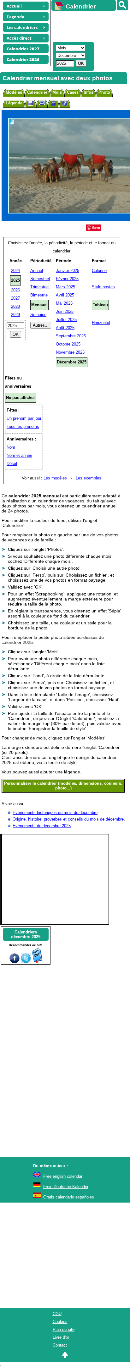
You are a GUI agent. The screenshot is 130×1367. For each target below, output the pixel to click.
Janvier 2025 (67, 270)
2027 (15, 298)
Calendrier (37, 92)
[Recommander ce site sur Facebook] (14, 962)
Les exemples (88, 478)
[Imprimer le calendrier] (53, 104)
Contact (60, 1345)
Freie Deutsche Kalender (65, 1186)
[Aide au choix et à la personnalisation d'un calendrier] (65, 104)
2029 (15, 314)
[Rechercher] (122, 5)
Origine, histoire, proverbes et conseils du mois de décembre (68, 819)
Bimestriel (39, 295)
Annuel (36, 270)
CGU (57, 1313)
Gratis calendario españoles (68, 1197)
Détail (12, 463)
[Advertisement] (87, 25)
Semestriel (40, 278)
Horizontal (101, 322)
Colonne (99, 270)
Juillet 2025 (66, 319)
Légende (14, 103)
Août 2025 (65, 327)
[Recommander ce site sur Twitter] (26, 962)
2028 (15, 306)
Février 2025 (67, 278)
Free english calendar (62, 1176)
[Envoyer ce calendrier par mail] (42, 103)
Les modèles (55, 478)
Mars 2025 (65, 287)
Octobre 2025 (68, 344)
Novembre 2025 (70, 352)
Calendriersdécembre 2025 (25, 934)
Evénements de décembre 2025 (42, 825)
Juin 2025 (65, 311)
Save (96, 227)
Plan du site (63, 1329)
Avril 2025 (65, 295)
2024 (15, 270)
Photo (104, 92)
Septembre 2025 (71, 336)
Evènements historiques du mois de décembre (55, 812)
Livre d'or (61, 1337)
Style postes (103, 287)
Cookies (60, 1321)
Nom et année (19, 455)
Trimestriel (40, 287)
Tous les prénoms (23, 426)
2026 (15, 290)
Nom (11, 447)
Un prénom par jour (24, 418)
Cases (73, 92)
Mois (57, 92)
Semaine (38, 314)
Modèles (14, 92)
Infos (88, 92)
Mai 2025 (64, 303)
